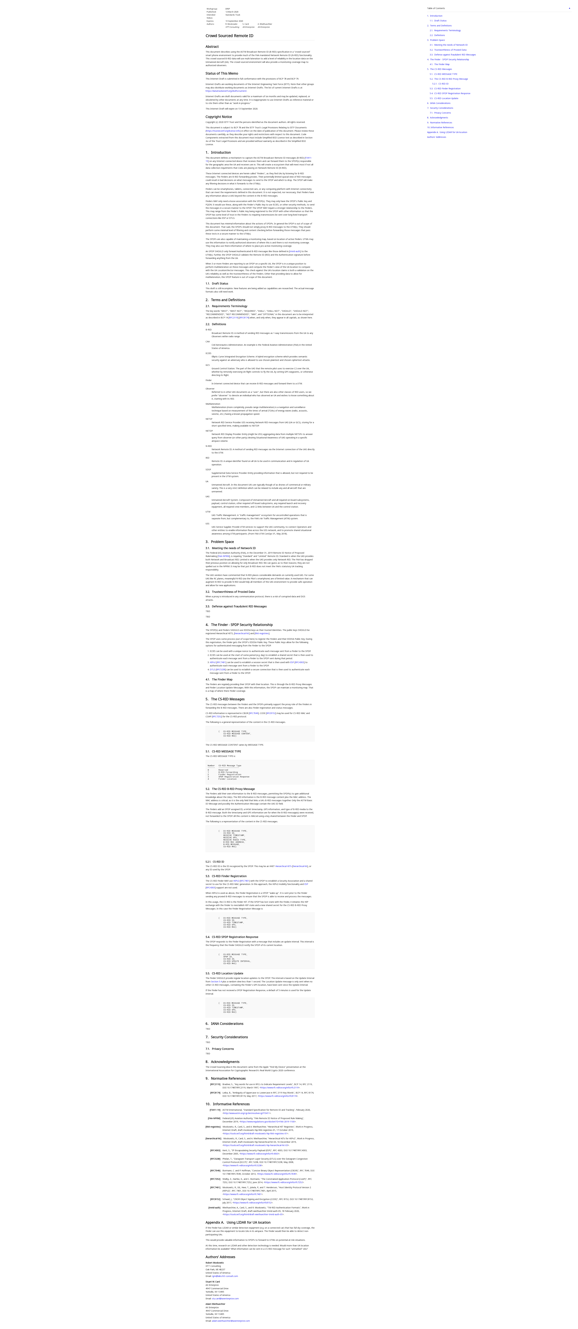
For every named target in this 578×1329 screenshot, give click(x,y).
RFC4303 (299, 662)
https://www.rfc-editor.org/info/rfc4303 (259, 1153)
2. (207, 299)
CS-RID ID (443, 83)
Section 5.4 (216, 981)
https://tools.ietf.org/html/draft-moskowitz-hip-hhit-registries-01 (255, 1133)
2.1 (431, 30)
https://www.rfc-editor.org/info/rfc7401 (242, 1194)
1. (207, 152)
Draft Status (440, 20)
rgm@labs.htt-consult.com (225, 1276)
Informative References (442, 127)
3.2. (208, 591)
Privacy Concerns (442, 112)
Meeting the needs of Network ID (451, 44)
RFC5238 (220, 669)
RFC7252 (217, 716)
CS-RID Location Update (446, 98)
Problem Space (437, 40)
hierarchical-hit (242, 633)
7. (207, 1037)
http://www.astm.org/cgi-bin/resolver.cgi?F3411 (247, 1113)
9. (207, 1078)
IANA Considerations (440, 103)
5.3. (208, 876)
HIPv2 (213, 662)
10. (208, 1104)
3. (207, 541)
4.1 (431, 64)
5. (207, 699)
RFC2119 (233, 317)
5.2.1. (209, 861)
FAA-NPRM (223, 556)
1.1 (431, 20)
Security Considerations (441, 107)
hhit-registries (262, 633)
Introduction (436, 15)
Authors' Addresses (436, 137)
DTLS (212, 669)
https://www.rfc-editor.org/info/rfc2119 (279, 1087)
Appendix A (432, 132)
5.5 (431, 98)
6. (207, 1023)
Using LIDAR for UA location (453, 132)
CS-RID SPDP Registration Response (452, 93)
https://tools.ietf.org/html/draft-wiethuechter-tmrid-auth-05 (253, 1214)
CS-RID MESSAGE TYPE (445, 74)
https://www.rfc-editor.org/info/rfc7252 (284, 1182)
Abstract (212, 46)
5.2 (431, 78)
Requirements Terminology (447, 30)
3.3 (431, 54)
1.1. (208, 283)
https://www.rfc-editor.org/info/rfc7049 (277, 1173)
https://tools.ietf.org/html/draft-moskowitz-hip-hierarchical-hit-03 (256, 1145)
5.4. (208, 937)
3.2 (431, 49)
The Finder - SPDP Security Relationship (449, 59)
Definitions (439, 35)
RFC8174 (244, 317)
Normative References (441, 122)
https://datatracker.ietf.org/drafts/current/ (226, 90)
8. (207, 1061)
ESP (292, 662)
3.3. (208, 606)
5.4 (431, 93)
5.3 (431, 88)
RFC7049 (253, 713)
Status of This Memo (222, 73)
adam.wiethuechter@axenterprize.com (231, 1320)
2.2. (208, 324)
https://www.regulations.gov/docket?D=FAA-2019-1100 (268, 1121)
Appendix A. (215, 1222)
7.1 (431, 112)
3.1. (208, 548)
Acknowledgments (439, 117)
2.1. (208, 306)
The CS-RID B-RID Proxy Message (451, 78)
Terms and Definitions (441, 25)
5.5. (208, 973)
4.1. (208, 679)
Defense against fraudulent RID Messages (455, 54)
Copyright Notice (219, 116)
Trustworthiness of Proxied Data (450, 49)
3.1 (431, 44)
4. (207, 624)
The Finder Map (442, 64)
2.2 (431, 35)
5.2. (208, 789)
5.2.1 (434, 83)
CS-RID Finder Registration (447, 88)
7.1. (208, 1049)
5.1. (208, 751)
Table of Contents (436, 8)
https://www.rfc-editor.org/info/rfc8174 (278, 1096)
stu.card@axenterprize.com (225, 1298)
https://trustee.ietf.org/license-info (223, 130)
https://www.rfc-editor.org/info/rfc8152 (252, 1202)
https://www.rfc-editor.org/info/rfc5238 (242, 1165)
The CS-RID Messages (441, 69)
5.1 (431, 74)
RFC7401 (221, 662)
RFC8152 (271, 713)
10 (428, 127)
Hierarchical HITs (283, 866)
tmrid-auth (295, 251)
